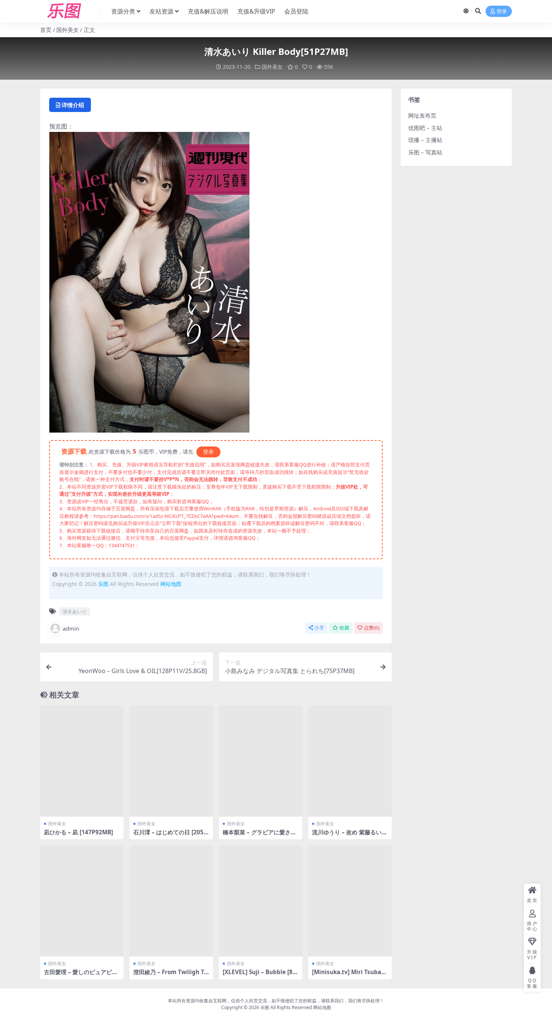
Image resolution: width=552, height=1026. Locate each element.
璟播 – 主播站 (425, 140)
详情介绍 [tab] (73, 105)
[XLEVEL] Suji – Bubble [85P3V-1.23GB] (259, 975)
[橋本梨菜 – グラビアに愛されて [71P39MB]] (260, 761)
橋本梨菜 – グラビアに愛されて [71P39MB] (259, 835)
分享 (319, 628)
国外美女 (67, 29)
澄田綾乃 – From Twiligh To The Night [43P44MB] (170, 975)
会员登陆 (296, 11)
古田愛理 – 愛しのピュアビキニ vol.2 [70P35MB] (81, 975)
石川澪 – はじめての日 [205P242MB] (170, 835)
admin (71, 628)
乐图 (103, 583)
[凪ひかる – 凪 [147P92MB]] (82, 761)
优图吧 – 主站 (425, 128)
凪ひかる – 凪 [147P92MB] (78, 832)
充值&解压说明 (208, 11)
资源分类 (123, 11)
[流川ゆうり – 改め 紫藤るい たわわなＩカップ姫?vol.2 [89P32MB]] (350, 761)
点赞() (371, 628)
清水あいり (74, 611)
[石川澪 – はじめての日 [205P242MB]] (171, 761)
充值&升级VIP (256, 11)
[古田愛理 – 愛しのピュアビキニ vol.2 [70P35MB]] (82, 900)
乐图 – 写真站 (425, 152)
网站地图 (170, 583)
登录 (501, 11)
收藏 (344, 628)
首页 (45, 29)
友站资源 (161, 11)
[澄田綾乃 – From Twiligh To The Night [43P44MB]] (171, 900)
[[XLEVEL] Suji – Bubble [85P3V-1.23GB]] (260, 900)
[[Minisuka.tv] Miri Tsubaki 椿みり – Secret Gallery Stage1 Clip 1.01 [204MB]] (350, 900)
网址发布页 (422, 115)
